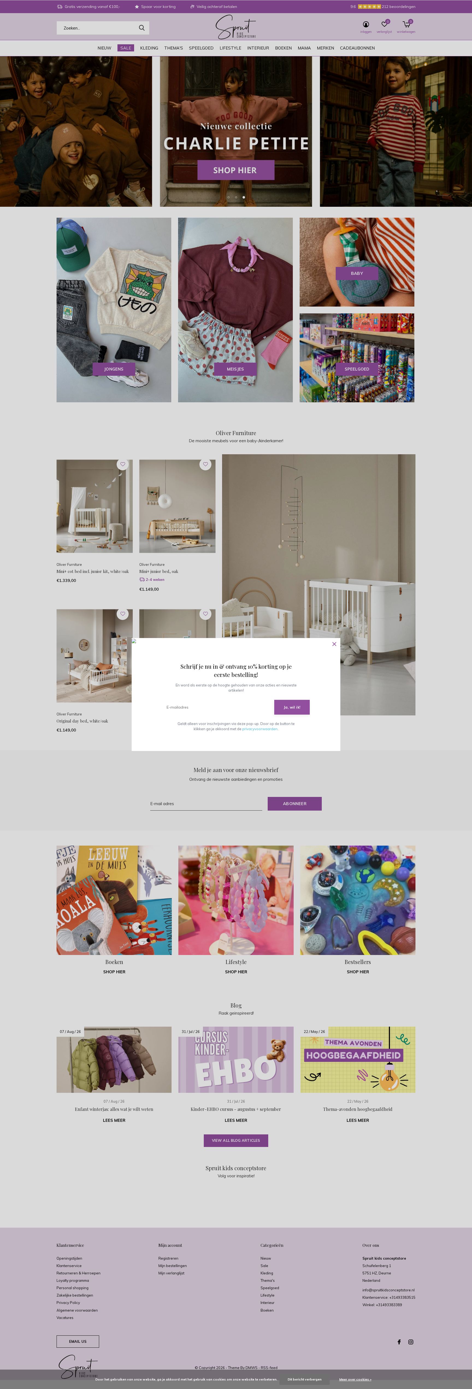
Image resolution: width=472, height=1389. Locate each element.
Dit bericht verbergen (304, 1379)
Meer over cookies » (355, 1379)
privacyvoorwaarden (260, 729)
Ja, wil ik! (292, 707)
